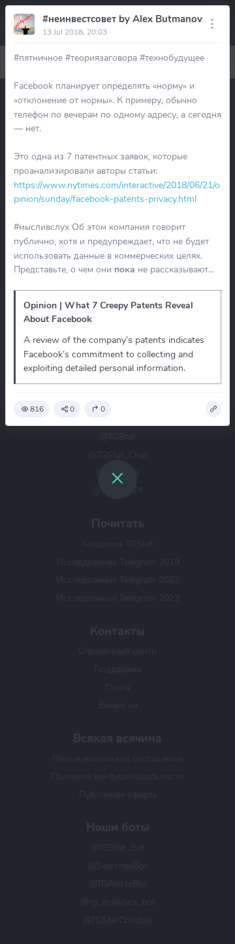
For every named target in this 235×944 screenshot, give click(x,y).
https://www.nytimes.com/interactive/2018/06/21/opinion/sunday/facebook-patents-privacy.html (117, 192)
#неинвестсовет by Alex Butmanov (122, 18)
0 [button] (72, 409)
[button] (213, 408)
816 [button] (37, 409)
